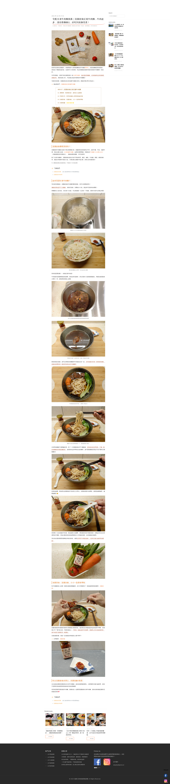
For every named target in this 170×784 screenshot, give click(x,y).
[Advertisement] (117, 97)
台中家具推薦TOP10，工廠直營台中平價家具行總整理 (75, 754)
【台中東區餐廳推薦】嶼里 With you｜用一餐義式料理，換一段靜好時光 (75, 733)
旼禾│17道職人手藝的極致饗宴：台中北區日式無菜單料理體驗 (96, 733)
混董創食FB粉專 (58, 174)
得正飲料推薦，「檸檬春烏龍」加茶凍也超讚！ (73, 759)
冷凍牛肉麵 (76, 75)
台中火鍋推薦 (51, 760)
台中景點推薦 (51, 754)
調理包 (87, 67)
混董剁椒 (62, 639)
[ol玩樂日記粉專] (97, 765)
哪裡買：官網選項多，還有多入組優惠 (71, 93)
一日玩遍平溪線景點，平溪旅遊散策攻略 (71, 762)
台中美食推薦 (51, 757)
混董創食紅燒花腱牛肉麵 (68, 84)
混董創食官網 (57, 171)
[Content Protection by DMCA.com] (97, 768)
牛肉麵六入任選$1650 (96, 152)
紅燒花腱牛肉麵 (68, 152)
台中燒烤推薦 (51, 763)
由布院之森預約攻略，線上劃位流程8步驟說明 (73, 764)
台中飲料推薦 (51, 766)
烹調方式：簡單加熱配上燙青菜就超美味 (71, 96)
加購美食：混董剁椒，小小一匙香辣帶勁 (71, 99)
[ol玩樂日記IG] (107, 765)
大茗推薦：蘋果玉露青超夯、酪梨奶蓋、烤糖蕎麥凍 (74, 757)
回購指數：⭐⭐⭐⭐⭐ (67, 103)
